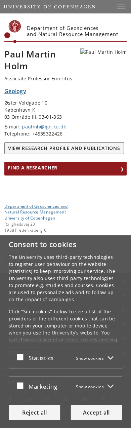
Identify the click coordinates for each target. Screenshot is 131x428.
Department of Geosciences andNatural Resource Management (36, 209)
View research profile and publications (64, 148)
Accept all (96, 412)
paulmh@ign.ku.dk (44, 126)
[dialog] (65, 331)
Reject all (34, 412)
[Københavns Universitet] (12, 31)
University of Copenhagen (29, 218)
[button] (121, 6)
